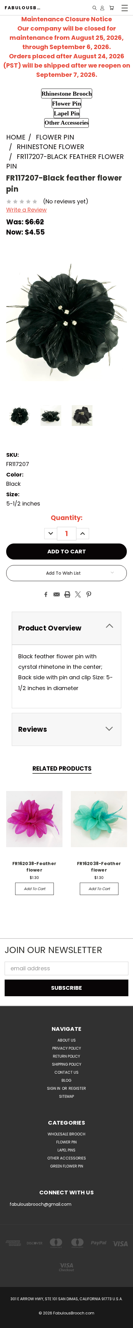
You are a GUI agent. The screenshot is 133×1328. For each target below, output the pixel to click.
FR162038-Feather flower (34, 866)
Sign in (54, 1088)
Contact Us (66, 1072)
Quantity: (67, 517)
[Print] (67, 594)
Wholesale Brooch (66, 1134)
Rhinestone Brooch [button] (66, 93)
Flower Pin (66, 1142)
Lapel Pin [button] (66, 113)
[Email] (57, 594)
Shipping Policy (66, 1064)
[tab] (66, 628)
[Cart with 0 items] (111, 7)
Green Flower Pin (66, 1166)
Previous (10, 1322)
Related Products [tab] (62, 768)
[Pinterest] (89, 594)
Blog (66, 1080)
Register (77, 1088)
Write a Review (26, 210)
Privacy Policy (66, 1048)
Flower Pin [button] (66, 103)
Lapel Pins (66, 1150)
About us (67, 1040)
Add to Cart (34, 888)
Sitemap (66, 1096)
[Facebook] (46, 594)
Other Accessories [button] (66, 122)
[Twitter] (78, 594)
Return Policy (66, 1056)
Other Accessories (66, 1158)
